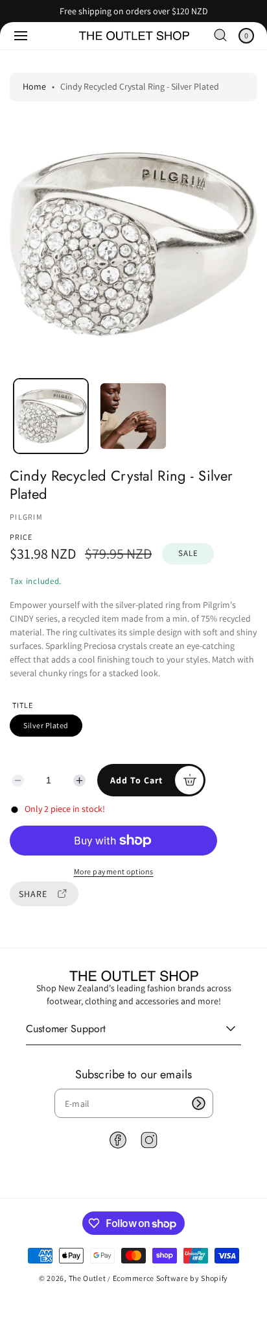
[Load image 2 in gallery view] (133, 416)
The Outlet (87, 1278)
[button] (21, 36)
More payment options (114, 871)
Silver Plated (46, 725)
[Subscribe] (199, 1103)
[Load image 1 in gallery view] (51, 416)
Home (34, 86)
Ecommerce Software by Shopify (170, 1278)
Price (21, 537)
